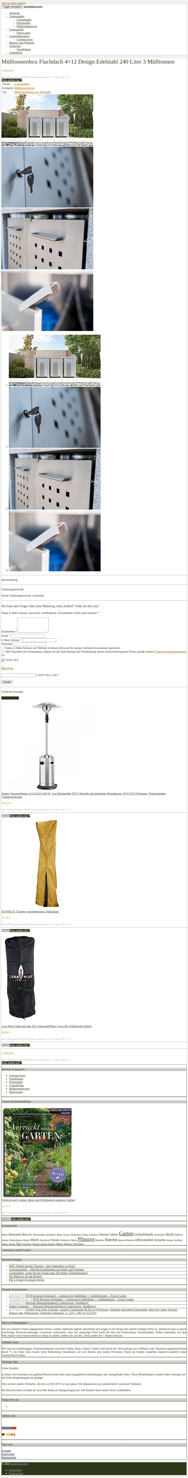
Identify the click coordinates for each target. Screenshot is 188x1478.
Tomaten (36, 1244)
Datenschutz (9, 1457)
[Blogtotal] (9, 1434)
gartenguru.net (19, 1463)
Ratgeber (111, 1239)
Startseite (14, 13)
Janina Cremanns (19, 1306)
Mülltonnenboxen (27, 26)
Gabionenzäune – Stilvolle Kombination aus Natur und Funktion (46, 1269)
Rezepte (121, 1240)
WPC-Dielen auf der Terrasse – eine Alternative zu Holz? (42, 1266)
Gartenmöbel (16, 16)
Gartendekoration (19, 36)
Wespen (51, 1244)
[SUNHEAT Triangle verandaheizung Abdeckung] (47, 908)
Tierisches (15, 46)
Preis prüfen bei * (11, 80)
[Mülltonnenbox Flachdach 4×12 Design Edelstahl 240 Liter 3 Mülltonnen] (47, 144)
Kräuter (26, 1240)
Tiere (18, 1243)
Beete (25, 1234)
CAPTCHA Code (46, 675)
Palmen (74, 1240)
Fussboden (93, 1234)
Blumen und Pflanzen (21, 42)
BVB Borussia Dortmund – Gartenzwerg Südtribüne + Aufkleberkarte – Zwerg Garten (76, 1295)
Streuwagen (23, 32)
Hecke (170, 1234)
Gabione (114, 1234)
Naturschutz (45, 1240)
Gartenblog (15, 52)
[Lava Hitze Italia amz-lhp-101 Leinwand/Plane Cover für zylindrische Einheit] (20, 1022)
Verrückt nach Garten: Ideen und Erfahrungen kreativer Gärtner (38, 1200)
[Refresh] (7, 668)
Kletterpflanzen (16, 1240)
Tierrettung (27, 1244)
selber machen (144, 1239)
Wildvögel (68, 1244)
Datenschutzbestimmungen (170, 651)
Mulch (34, 1239)
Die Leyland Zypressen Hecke (26, 1279)
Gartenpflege (159, 1234)
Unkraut (43, 1244)
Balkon (5, 1234)
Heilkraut (179, 1234)
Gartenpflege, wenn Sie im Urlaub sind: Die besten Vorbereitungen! (48, 1272)
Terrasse (11, 1244)
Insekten (5, 1240)
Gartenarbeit (16, 29)
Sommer (170, 1240)
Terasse (5, 1244)
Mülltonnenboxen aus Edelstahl (32, 92)
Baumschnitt (14, 1234)
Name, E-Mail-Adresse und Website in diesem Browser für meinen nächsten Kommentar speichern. (62, 648)
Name (5, 635)
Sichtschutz (160, 1239)
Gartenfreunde (143, 1234)
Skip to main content (13, 3)
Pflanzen (86, 1239)
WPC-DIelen (78, 1244)
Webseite (6, 643)
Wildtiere (59, 1244)
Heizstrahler (23, 23)
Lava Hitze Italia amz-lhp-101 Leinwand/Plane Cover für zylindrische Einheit (46, 1026)
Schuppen (129, 1240)
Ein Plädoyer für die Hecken (25, 1276)
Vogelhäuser (24, 49)
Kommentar (9, 631)
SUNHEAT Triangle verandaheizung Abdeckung (30, 911)
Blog (30, 1234)
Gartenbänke (24, 19)
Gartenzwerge (25, 39)
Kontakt (6, 1450)
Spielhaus (178, 1240)
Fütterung (104, 1234)
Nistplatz (55, 1239)
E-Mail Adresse (11, 640)
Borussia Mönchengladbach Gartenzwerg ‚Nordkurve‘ (57, 1302)
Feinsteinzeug (76, 1234)
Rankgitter (99, 1240)
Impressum (8, 1454)
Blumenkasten (39, 1234)
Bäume (60, 1234)
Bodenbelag (51, 1234)
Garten (126, 1233)
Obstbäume (65, 1240)
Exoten (66, 1234)
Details (5, 815)
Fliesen (85, 1234)
